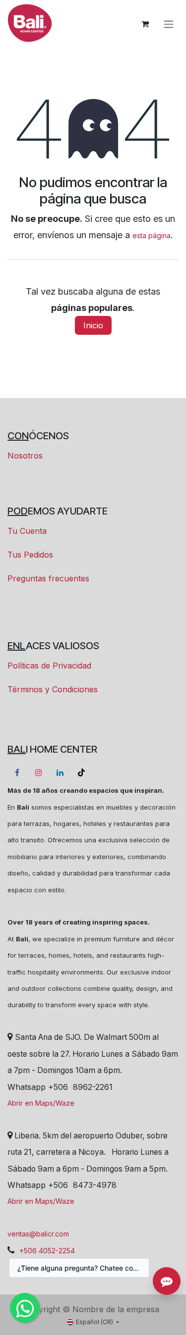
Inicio (93, 325)
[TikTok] (81, 772)
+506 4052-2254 (47, 1250)
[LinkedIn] (60, 772)
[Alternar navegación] (169, 23)
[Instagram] (39, 772)
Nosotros (25, 456)
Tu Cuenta (27, 531)
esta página (151, 235)
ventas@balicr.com (38, 1234)
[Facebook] (17, 772)
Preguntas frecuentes (48, 578)
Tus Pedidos (30, 555)
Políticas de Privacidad (49, 665)
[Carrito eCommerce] (145, 24)
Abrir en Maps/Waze (40, 1103)
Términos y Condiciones (52, 689)
